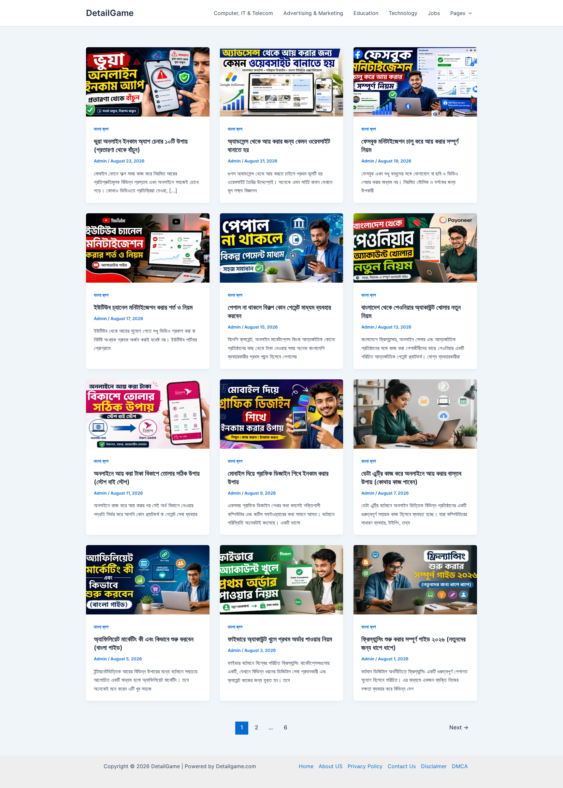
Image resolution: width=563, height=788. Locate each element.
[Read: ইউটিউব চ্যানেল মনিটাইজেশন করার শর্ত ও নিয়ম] (147, 247)
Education (366, 13)
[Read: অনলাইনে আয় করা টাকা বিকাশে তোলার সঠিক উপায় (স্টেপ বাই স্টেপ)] (147, 413)
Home (306, 766)
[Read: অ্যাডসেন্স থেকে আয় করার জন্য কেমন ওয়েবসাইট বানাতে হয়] (281, 81)
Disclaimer (434, 766)
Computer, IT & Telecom (243, 13)
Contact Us (402, 766)
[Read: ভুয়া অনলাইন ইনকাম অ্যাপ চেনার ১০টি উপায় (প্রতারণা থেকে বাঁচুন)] (147, 81)
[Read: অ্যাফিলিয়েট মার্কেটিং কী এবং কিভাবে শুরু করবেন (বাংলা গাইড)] (147, 579)
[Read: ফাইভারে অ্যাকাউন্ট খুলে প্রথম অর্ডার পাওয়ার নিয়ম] (281, 579)
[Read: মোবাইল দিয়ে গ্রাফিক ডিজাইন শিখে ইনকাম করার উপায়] (281, 413)
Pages (457, 13)
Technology (403, 13)
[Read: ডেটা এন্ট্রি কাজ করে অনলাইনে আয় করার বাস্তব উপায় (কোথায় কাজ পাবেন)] (415, 413)
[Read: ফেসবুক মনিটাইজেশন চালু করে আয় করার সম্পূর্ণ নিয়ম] (415, 81)
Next (459, 727)
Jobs (434, 13)
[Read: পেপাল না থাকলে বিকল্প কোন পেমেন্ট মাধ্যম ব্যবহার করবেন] (281, 247)
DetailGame (110, 13)
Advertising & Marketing (313, 13)
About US (330, 766)
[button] (468, 13)
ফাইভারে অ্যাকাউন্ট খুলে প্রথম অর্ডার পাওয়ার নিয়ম (280, 639)
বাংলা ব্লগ (101, 129)
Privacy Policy (365, 766)
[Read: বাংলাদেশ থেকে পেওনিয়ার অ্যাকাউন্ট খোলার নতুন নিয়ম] (415, 247)
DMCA (460, 766)
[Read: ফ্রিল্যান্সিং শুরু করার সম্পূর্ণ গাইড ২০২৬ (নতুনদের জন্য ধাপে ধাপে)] (415, 579)
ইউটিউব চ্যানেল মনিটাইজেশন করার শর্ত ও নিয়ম (143, 307)
